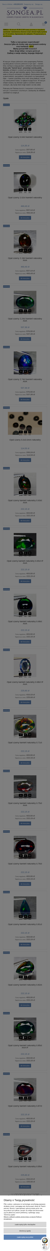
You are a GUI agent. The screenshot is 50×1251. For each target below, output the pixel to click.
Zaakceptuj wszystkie (25, 1237)
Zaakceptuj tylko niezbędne (25, 1224)
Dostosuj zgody (25, 1231)
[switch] (45, 1247)
